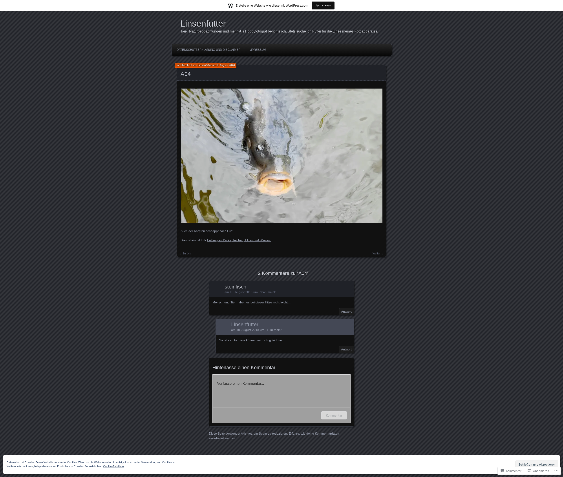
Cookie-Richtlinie (113, 466)
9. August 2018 (226, 65)
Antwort (346, 311)
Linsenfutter (203, 23)
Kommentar (334, 415)
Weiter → (378, 253)
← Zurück (185, 253)
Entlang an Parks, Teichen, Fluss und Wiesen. (239, 240)
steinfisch (235, 287)
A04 (186, 74)
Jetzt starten (323, 5)
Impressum (257, 49)
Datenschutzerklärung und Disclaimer (208, 49)
